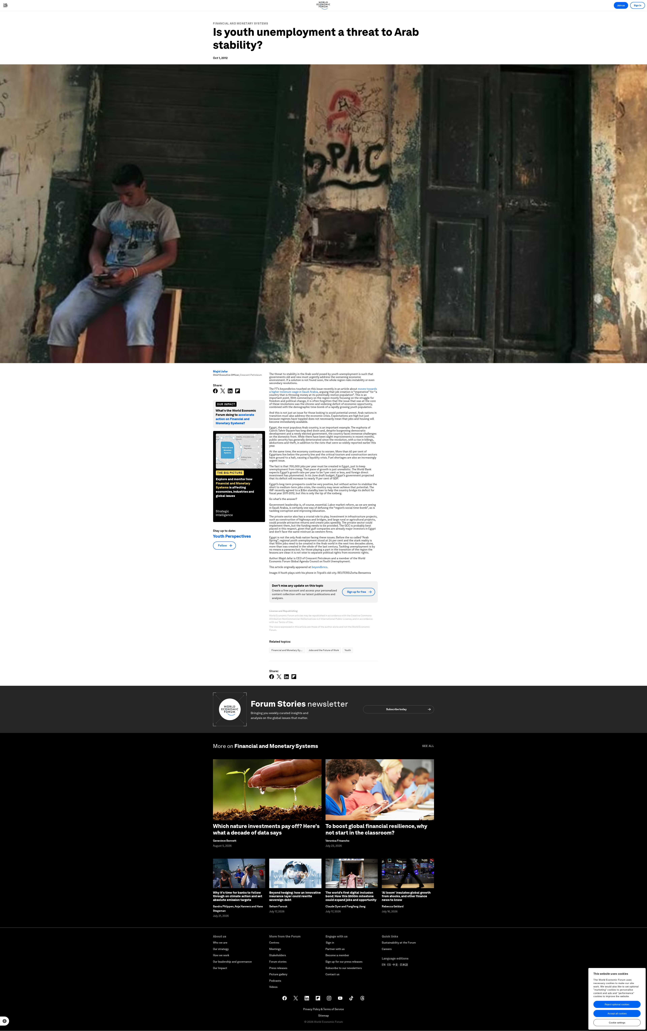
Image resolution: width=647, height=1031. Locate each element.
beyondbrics (319, 567)
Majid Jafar (220, 371)
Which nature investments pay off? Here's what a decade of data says (266, 829)
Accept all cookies (617, 1013)
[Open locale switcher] (4, 1021)
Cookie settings (617, 1022)
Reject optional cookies (617, 1004)
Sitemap (323, 1015)
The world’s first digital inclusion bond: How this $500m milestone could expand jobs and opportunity (351, 896)
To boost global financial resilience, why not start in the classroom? (376, 829)
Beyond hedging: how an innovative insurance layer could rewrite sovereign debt (295, 896)
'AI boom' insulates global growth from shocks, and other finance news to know (406, 896)
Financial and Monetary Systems (240, 23)
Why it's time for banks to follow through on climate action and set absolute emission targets (237, 896)
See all (428, 746)
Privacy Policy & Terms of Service (323, 1009)
